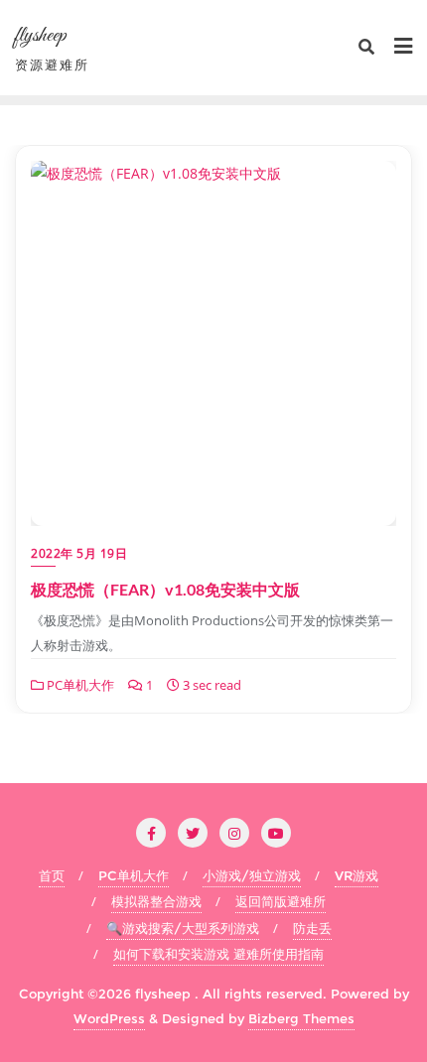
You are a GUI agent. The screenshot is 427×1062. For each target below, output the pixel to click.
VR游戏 (356, 875)
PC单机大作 (79, 685)
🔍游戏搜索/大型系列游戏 (182, 928)
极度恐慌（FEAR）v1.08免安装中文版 (165, 589)
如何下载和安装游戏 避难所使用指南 (218, 954)
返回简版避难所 (280, 901)
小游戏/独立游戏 (252, 875)
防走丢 (312, 928)
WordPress (109, 1018)
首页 (52, 875)
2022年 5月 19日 (79, 553)
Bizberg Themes (301, 1018)
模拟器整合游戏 (156, 901)
